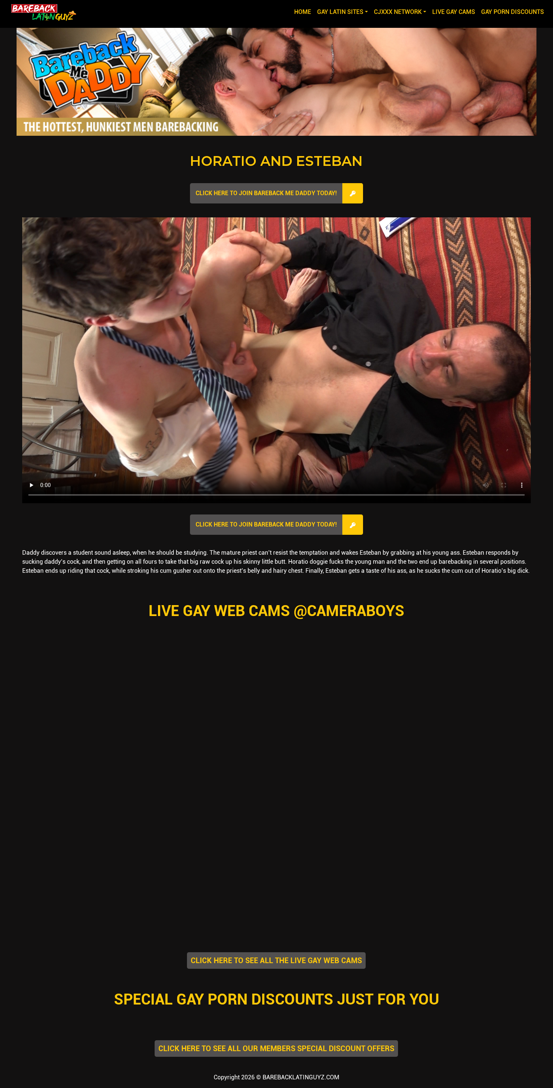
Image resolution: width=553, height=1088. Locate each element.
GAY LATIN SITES (340, 11)
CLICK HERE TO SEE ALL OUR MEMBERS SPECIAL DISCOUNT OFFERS (276, 1048)
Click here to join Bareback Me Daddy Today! (266, 193)
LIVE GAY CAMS (453, 11)
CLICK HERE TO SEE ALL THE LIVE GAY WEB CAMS (276, 960)
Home (304, 11)
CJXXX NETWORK (398, 11)
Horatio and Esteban (276, 161)
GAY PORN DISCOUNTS (512, 11)
